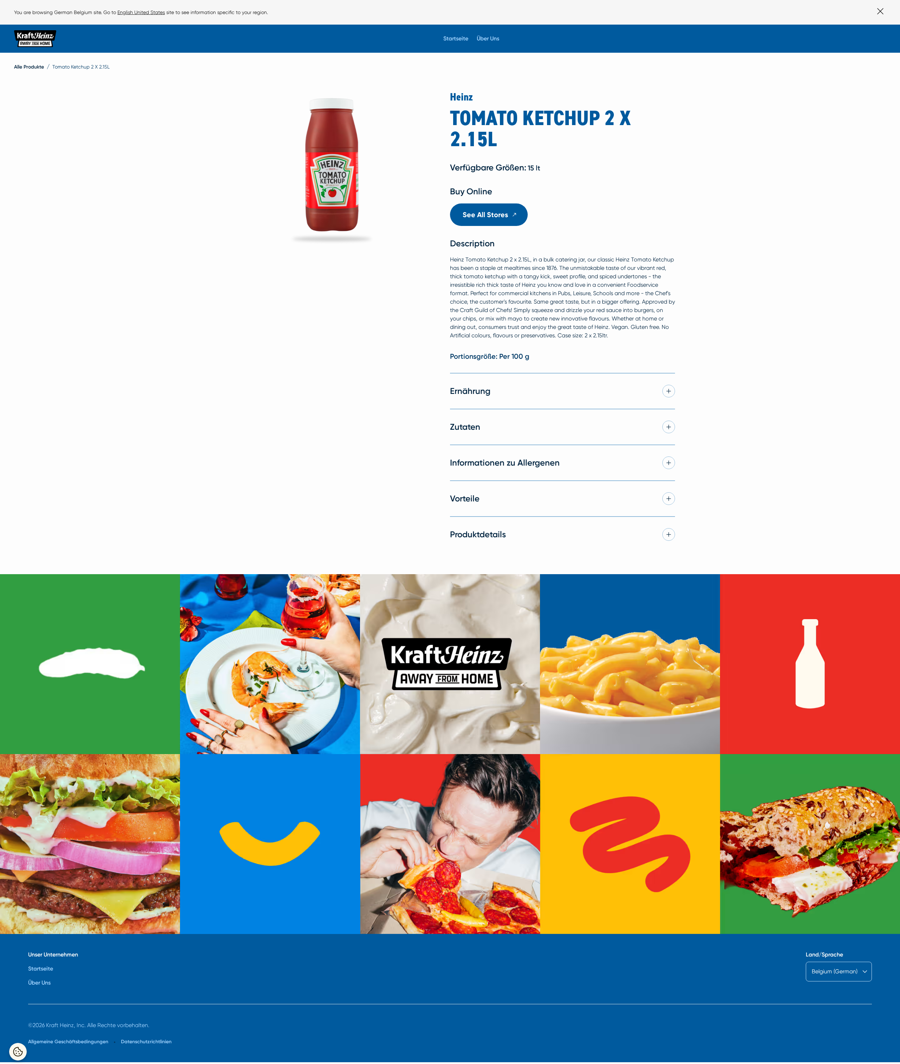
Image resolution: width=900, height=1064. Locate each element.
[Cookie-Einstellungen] (18, 1051)
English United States (141, 12)
